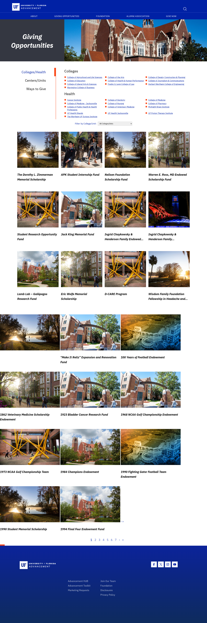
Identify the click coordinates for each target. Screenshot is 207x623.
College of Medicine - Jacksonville (82, 103)
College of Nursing (116, 103)
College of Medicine (156, 100)
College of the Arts (116, 77)
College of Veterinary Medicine (121, 107)
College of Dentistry (116, 100)
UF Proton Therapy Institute (160, 113)
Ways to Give (36, 89)
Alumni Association (137, 16)
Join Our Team (108, 581)
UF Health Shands (75, 113)
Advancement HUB (78, 581)
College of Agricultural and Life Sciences (84, 77)
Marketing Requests (78, 590)
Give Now (171, 16)
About (34, 16)
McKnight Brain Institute (158, 107)
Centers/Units (35, 80)
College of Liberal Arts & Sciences (82, 84)
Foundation (103, 16)
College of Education (76, 80)
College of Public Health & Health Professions (82, 108)
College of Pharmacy (157, 103)
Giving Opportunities (66, 16)
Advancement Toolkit (79, 585)
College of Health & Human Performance (126, 80)
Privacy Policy (107, 594)
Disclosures (106, 590)
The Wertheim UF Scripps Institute (82, 116)
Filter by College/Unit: (86, 123)
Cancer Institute (74, 100)
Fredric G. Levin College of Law (121, 84)
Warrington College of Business (81, 87)
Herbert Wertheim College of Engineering (166, 84)
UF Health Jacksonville (118, 113)
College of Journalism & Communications (166, 80)
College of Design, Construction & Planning (166, 77)
